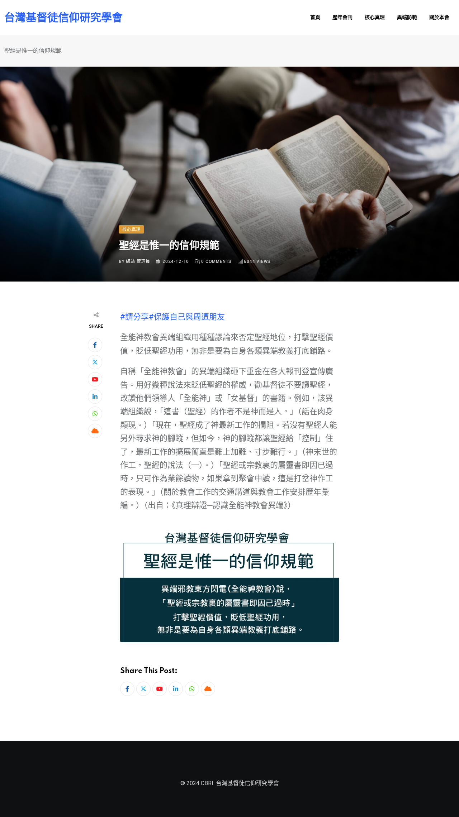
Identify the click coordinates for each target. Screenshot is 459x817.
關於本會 (439, 17)
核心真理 (375, 17)
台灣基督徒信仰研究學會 (63, 18)
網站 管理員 (138, 261)
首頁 (315, 17)
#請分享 (134, 316)
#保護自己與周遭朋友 (187, 316)
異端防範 (407, 17)
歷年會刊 (342, 17)
